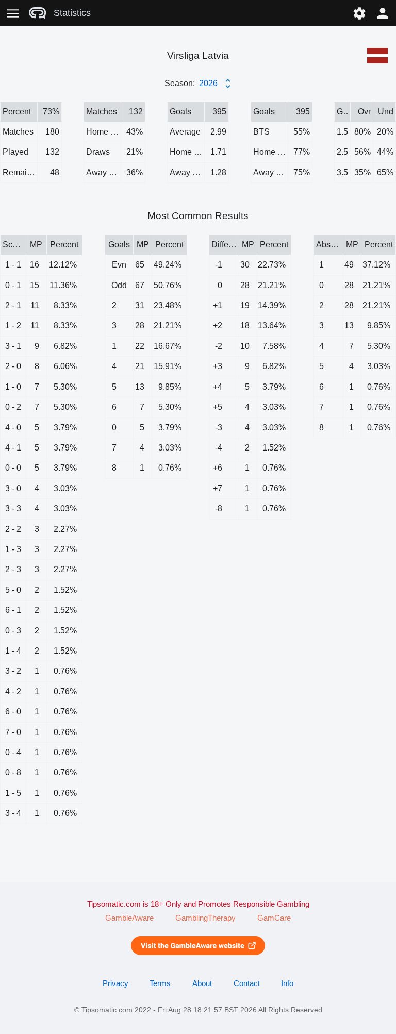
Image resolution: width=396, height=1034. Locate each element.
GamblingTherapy (205, 918)
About (202, 983)
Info (287, 983)
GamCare (274, 918)
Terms (160, 983)
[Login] (383, 13)
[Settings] (359, 13)
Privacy (115, 983)
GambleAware (129, 918)
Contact (247, 983)
